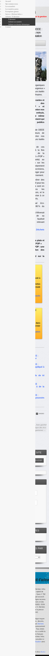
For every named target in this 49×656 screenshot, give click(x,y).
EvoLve (43, 652)
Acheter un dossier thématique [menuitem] (19, 24)
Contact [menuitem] (8, 27)
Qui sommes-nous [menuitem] (11, 4)
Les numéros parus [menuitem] (11, 9)
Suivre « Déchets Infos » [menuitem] (13, 14)
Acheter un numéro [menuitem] (15, 22)
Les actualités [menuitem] (10, 6)
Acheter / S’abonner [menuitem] (12, 17)
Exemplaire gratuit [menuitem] (12, 11)
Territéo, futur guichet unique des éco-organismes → (38, 427)
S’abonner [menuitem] (11, 19)
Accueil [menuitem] (8, 1)
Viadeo (41, 413)
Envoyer (38, 460)
